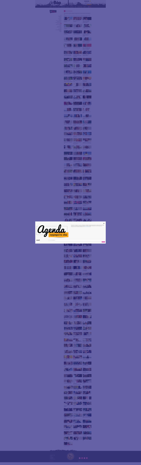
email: (38, 240)
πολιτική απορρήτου (86, 226)
